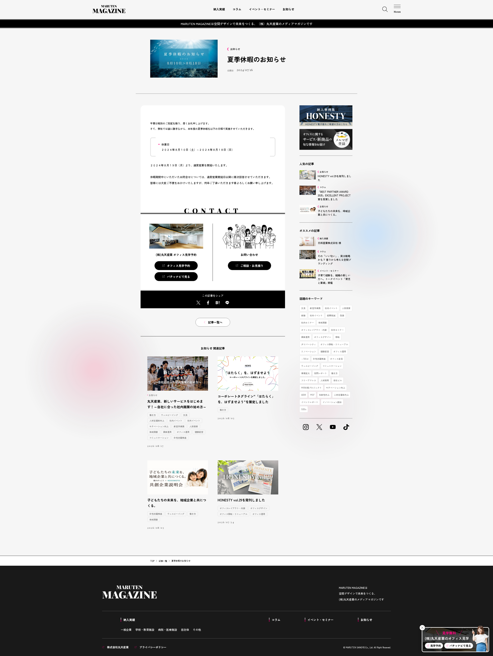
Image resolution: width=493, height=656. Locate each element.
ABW (303, 394)
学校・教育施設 (144, 630)
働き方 (152, 414)
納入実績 (219, 9)
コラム (237, 9)
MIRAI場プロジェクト (311, 387)
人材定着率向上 (156, 420)
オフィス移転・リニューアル (233, 513)
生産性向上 (324, 394)
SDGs (303, 409)
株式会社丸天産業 (117, 647)
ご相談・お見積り (251, 266)
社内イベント (175, 420)
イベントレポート (309, 402)
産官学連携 (179, 426)
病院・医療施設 (167, 630)
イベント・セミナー (262, 9)
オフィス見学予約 (178, 266)
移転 (337, 336)
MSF (312, 394)
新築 (303, 315)
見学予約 (435, 646)
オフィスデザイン (258, 508)
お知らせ (288, 9)
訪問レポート (320, 373)
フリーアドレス (308, 380)
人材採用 (324, 380)
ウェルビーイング (169, 414)
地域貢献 (153, 431)
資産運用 (167, 431)
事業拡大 (305, 373)
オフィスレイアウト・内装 (232, 508)
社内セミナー (307, 322)
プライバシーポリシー (152, 647)
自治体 (185, 630)
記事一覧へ (215, 322)
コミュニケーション (159, 437)
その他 (197, 630)
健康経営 (199, 431)
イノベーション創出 (332, 402)
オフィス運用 (183, 431)
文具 (185, 414)
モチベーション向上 (159, 426)
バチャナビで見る (178, 277)
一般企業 (126, 630)
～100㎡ (305, 358)
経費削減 (331, 315)
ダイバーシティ (308, 344)
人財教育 (193, 426)
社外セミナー (337, 329)
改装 (342, 315)
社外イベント (193, 420)
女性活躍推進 (180, 437)
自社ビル (337, 380)
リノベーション (308, 351)
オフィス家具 (336, 358)
